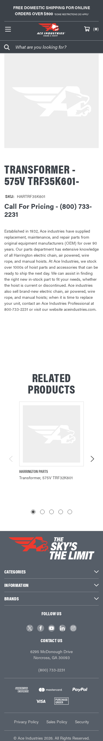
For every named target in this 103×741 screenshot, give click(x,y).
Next (92, 459)
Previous (11, 459)
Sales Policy (56, 721)
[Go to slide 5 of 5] (70, 512)
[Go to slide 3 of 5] (51, 512)
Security (82, 721)
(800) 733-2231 (51, 669)
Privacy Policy (26, 721)
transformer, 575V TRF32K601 (46, 477)
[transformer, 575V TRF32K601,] (51, 434)
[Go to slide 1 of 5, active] (33, 512)
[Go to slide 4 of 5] (60, 512)
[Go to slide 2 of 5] (42, 512)
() (96, 29)
